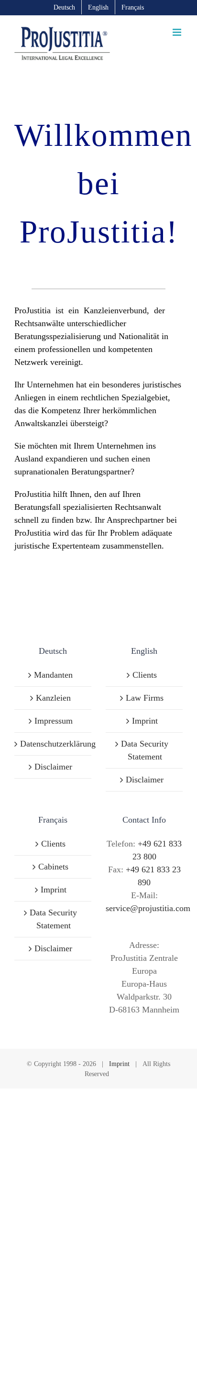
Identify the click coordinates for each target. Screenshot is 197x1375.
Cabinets (53, 866)
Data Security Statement (144, 750)
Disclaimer (53, 766)
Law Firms (145, 698)
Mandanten (53, 675)
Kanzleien (53, 698)
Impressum (53, 721)
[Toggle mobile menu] (178, 32)
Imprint (145, 721)
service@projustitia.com (148, 908)
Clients (144, 675)
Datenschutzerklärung (53, 743)
